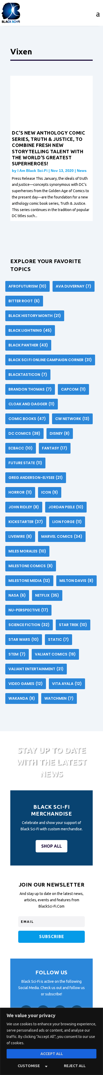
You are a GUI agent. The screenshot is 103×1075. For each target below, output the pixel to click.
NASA (17, 595)
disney (60, 433)
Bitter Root (24, 301)
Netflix (47, 595)
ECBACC (20, 448)
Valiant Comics (55, 654)
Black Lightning (30, 330)
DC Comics (24, 433)
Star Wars (23, 639)
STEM (17, 654)
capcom (73, 389)
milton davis (76, 580)
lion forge (67, 521)
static (58, 639)
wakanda (21, 698)
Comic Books (27, 418)
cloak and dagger (31, 404)
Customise (29, 1066)
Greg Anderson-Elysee (35, 477)
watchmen (59, 698)
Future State (25, 462)
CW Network (72, 418)
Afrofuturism (27, 286)
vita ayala (67, 683)
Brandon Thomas (30, 389)
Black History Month (34, 315)
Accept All (51, 1054)
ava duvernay (73, 286)
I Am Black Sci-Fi (32, 170)
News (82, 170)
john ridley (23, 507)
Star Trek (73, 624)
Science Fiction (29, 624)
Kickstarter (25, 521)
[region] (51, 1041)
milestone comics (30, 566)
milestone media (29, 580)
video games (25, 683)
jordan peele (65, 507)
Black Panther (28, 345)
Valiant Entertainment (36, 669)
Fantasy (54, 448)
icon (49, 492)
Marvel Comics (61, 536)
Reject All (75, 1066)
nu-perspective (28, 610)
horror (20, 492)
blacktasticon (27, 374)
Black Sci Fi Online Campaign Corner (50, 359)
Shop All (51, 846)
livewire (20, 536)
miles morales (27, 551)
